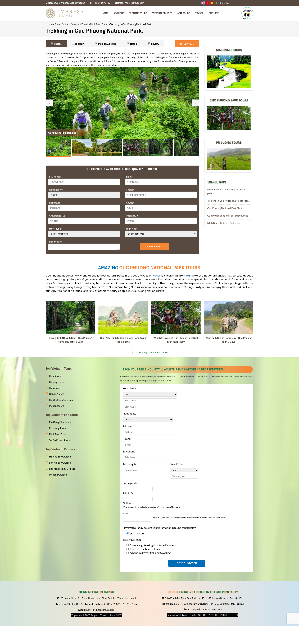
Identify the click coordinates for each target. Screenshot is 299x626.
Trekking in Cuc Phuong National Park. (228, 200)
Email (130, 176)
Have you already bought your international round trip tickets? (159, 528)
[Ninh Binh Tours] (229, 71)
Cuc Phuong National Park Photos (225, 208)
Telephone (129, 451)
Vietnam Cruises (162, 13)
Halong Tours (56, 382)
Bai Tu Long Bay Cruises (62, 468)
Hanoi (156, 275)
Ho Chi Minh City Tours (61, 399)
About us (119, 13)
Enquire (214, 13)
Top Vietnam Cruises (60, 449)
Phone (130, 189)
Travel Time (177, 464)
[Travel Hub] (217, 3)
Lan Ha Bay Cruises (60, 462)
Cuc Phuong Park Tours (229, 100)
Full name (55, 176)
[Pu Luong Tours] (229, 159)
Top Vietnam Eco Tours (62, 415)
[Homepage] (64, 13)
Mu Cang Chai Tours (60, 422)
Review (155, 43)
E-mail (127, 439)
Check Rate (187, 43)
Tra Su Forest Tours (59, 440)
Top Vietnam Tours (59, 368)
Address (128, 426)
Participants (130, 483)
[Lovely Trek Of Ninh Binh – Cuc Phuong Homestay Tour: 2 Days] (70, 317)
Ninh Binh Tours (229, 50)
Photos (57, 43)
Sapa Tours (55, 388)
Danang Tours (56, 393)
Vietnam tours (138, 13)
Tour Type (131, 228)
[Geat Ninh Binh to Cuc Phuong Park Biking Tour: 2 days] (123, 317)
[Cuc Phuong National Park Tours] (229, 118)
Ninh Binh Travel (99, 24)
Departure (55, 202)
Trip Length (130, 464)
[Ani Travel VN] (207, 3)
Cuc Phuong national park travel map (227, 215)
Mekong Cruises (58, 474)
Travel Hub (224, 3)
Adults (130, 202)
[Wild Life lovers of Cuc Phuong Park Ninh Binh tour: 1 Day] (176, 317)
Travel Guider (62, 24)
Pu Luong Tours (229, 142)
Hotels (133, 43)
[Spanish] (212, 3)
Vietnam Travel (79, 24)
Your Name (130, 388)
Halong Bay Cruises (60, 456)
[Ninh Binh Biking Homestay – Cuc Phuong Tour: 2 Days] (228, 317)
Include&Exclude (107, 43)
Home (105, 13)
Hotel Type (55, 228)
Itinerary (79, 43)
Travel (199, 13)
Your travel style (132, 540)
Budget (126, 513)
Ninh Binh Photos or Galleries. (224, 223)
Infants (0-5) (132, 215)
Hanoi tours (55, 376)
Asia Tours (183, 13)
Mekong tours (56, 405)
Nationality (56, 189)
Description (55, 241)
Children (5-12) (57, 215)
